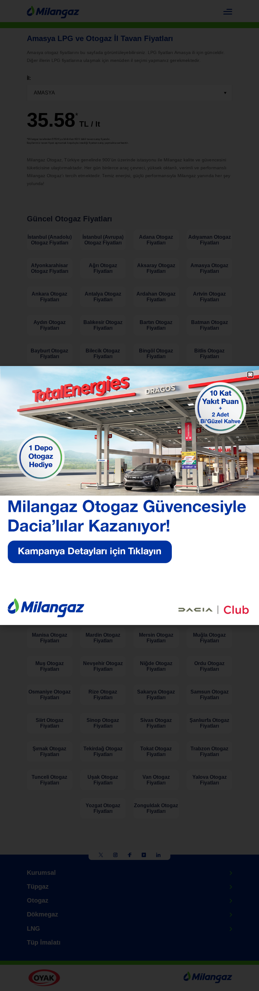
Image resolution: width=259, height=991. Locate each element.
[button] (250, 374)
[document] (129, 495)
